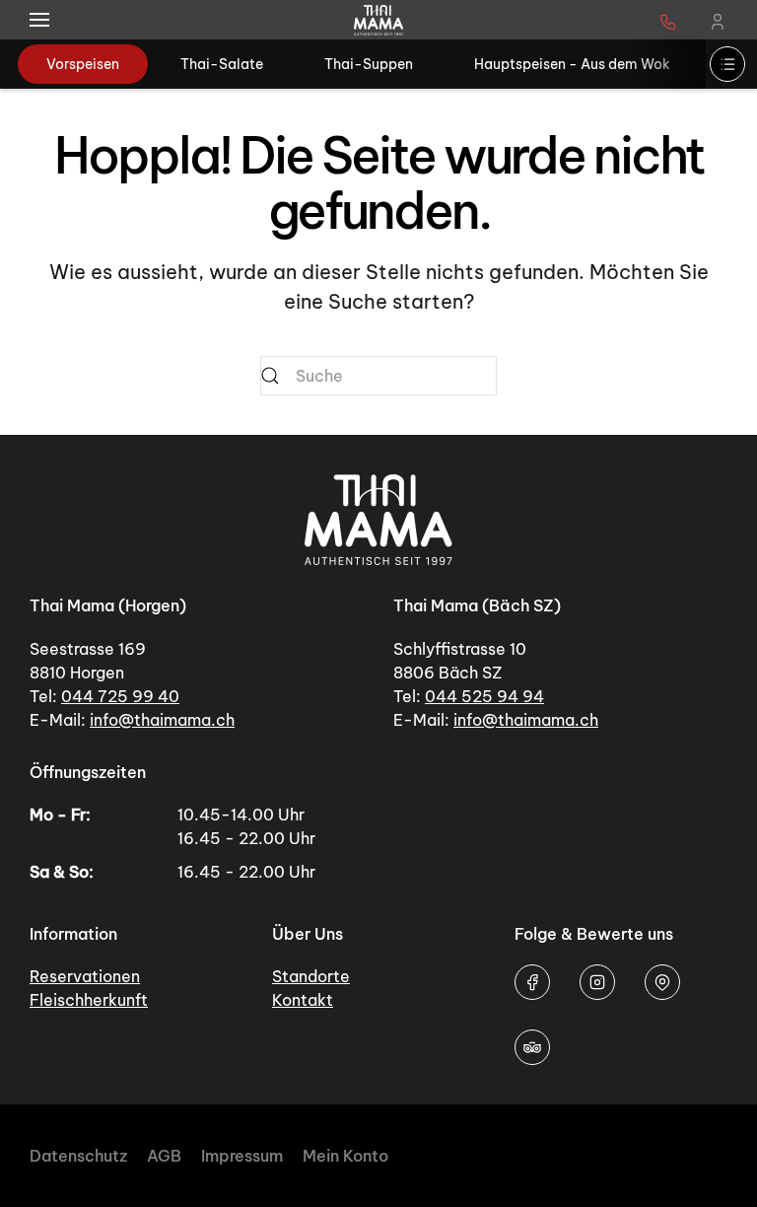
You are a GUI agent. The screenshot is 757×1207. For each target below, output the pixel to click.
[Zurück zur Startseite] (378, 19)
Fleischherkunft (89, 1000)
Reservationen (85, 976)
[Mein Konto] (717, 20)
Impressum (242, 1156)
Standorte (311, 976)
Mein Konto (345, 1156)
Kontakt (302, 1000)
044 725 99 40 (120, 696)
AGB (164, 1156)
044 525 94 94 (484, 696)
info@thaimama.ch (162, 720)
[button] (39, 19)
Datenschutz (78, 1156)
